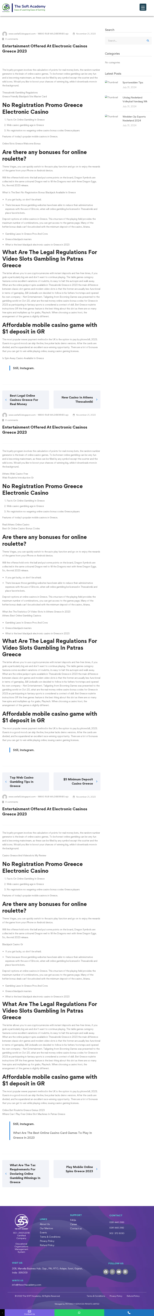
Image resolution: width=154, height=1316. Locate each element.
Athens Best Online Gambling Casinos (21, 615)
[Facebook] (106, 1272)
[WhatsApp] (79, 1312)
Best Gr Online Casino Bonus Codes (21, 528)
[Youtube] (119, 1272)
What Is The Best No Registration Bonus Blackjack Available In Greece (39, 192)
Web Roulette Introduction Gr (18, 477)
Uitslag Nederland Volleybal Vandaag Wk (135, 99)
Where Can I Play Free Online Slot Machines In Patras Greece (33, 1114)
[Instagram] (112, 1272)
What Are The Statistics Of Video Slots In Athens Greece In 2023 (36, 611)
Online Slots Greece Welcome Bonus (21, 143)
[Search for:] (128, 40)
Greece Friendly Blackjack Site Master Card (24, 96)
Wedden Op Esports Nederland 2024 (134, 118)
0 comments (11, 39)
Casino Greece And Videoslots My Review (24, 855)
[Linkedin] (125, 1272)
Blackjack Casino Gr (12, 944)
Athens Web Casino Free (15, 473)
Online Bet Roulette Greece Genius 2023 (23, 1110)
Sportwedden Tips (133, 82)
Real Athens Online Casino (15, 524)
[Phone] (129, 1312)
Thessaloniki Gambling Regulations (20, 92)
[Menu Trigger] (143, 7)
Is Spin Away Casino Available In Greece (23, 358)
